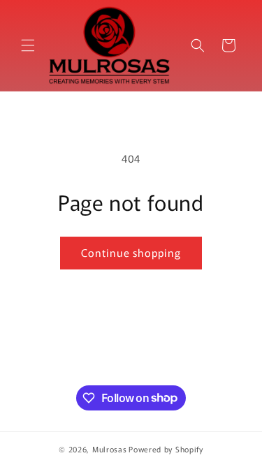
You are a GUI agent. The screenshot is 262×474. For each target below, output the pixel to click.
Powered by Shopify (166, 448)
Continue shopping (131, 252)
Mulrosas (109, 448)
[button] (28, 45)
